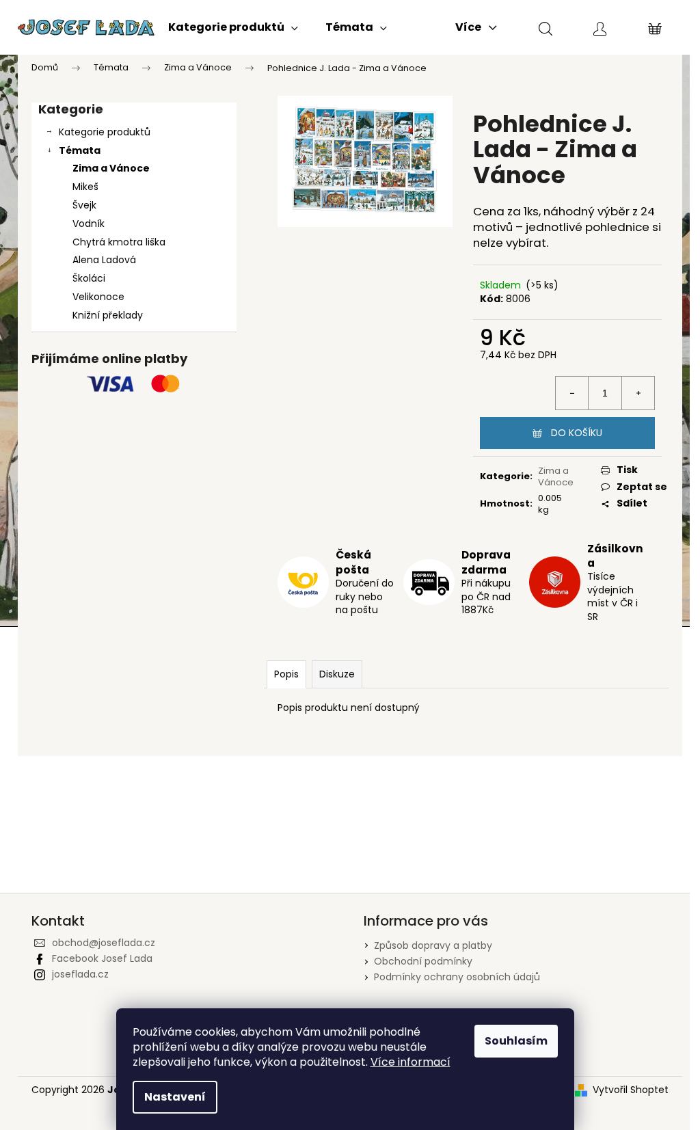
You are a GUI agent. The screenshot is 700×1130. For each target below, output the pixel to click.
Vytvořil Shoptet (631, 1090)
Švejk (84, 205)
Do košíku (576, 433)
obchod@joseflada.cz (103, 943)
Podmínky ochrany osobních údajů (457, 977)
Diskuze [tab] (337, 674)
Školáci (88, 278)
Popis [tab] (286, 674)
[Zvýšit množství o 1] (637, 393)
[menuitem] (233, 27)
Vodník (88, 223)
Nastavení (175, 1097)
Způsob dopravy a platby (433, 945)
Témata (79, 150)
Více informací (410, 1062)
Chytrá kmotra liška (118, 242)
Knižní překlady (107, 315)
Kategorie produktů (104, 132)
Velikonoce (98, 297)
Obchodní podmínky (423, 961)
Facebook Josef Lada (102, 958)
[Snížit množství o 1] (572, 393)
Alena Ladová (104, 260)
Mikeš (85, 186)
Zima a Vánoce (111, 168)
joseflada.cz (80, 974)
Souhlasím (516, 1041)
